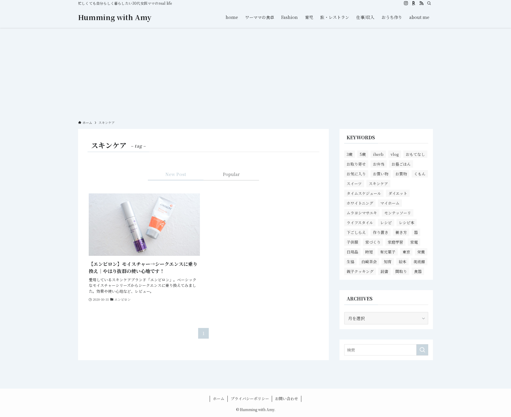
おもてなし (415, 154)
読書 (384, 271)
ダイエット (397, 193)
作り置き (380, 232)
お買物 (401, 174)
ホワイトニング (360, 203)
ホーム (218, 398)
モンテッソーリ (397, 213)
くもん (420, 174)
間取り (401, 271)
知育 (388, 261)
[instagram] (406, 3)
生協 (350, 261)
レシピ (386, 222)
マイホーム (390, 203)
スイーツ (354, 183)
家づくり (373, 242)
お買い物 (380, 174)
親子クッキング (360, 271)
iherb (378, 154)
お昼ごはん (401, 164)
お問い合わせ (286, 398)
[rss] (421, 3)
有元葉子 (387, 252)
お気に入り (356, 174)
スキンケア (378, 183)
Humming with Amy (114, 17)
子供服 (352, 242)
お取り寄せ (356, 164)
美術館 (419, 261)
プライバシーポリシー (250, 398)
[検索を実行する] (422, 349)
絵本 (402, 261)
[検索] (429, 3)
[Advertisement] (255, 72)
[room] (414, 3)
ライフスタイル (360, 222)
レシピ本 (406, 222)
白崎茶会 (369, 261)
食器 (418, 271)
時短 (369, 252)
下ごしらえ (356, 232)
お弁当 (378, 164)
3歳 (349, 154)
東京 (406, 252)
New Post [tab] (175, 174)
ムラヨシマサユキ (362, 213)
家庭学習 (395, 242)
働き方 (401, 232)
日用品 (352, 252)
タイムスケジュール (364, 193)
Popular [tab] (231, 174)
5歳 (363, 154)
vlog (395, 154)
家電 (414, 242)
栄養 (421, 252)
